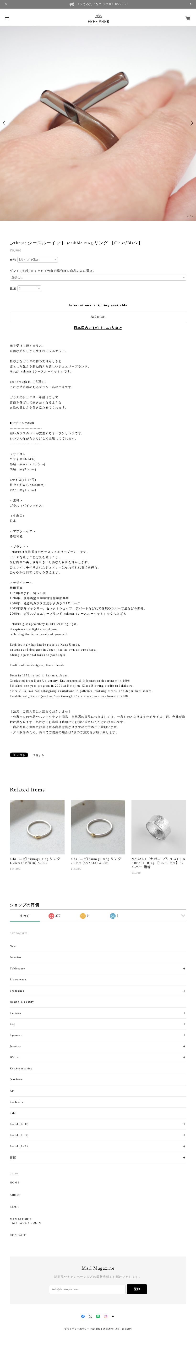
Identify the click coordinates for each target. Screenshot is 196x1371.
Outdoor (16, 1079)
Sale (13, 1113)
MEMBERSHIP (21, 1219)
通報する (38, 755)
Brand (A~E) (19, 1124)
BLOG (14, 1207)
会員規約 (127, 1329)
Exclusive (17, 1102)
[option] (98, 123)
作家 (13, 1157)
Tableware (17, 968)
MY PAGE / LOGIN (26, 1223)
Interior (16, 957)
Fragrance (17, 991)
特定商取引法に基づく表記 (105, 1329)
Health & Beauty (22, 1002)
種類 (13, 260)
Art (12, 1091)
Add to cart (98, 316)
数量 (13, 288)
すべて (25, 915)
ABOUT (15, 1195)
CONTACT (18, 1235)
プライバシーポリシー (76, 1329)
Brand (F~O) (19, 1135)
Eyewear (16, 1035)
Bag (12, 1024)
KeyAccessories (21, 1068)
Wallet (15, 1057)
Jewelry (15, 1046)
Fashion (15, 1013)
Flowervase (18, 979)
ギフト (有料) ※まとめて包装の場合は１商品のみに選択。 (53, 270)
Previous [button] (5, 123)
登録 (137, 1289)
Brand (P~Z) (19, 1146)
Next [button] (191, 123)
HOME (15, 1182)
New (13, 946)
